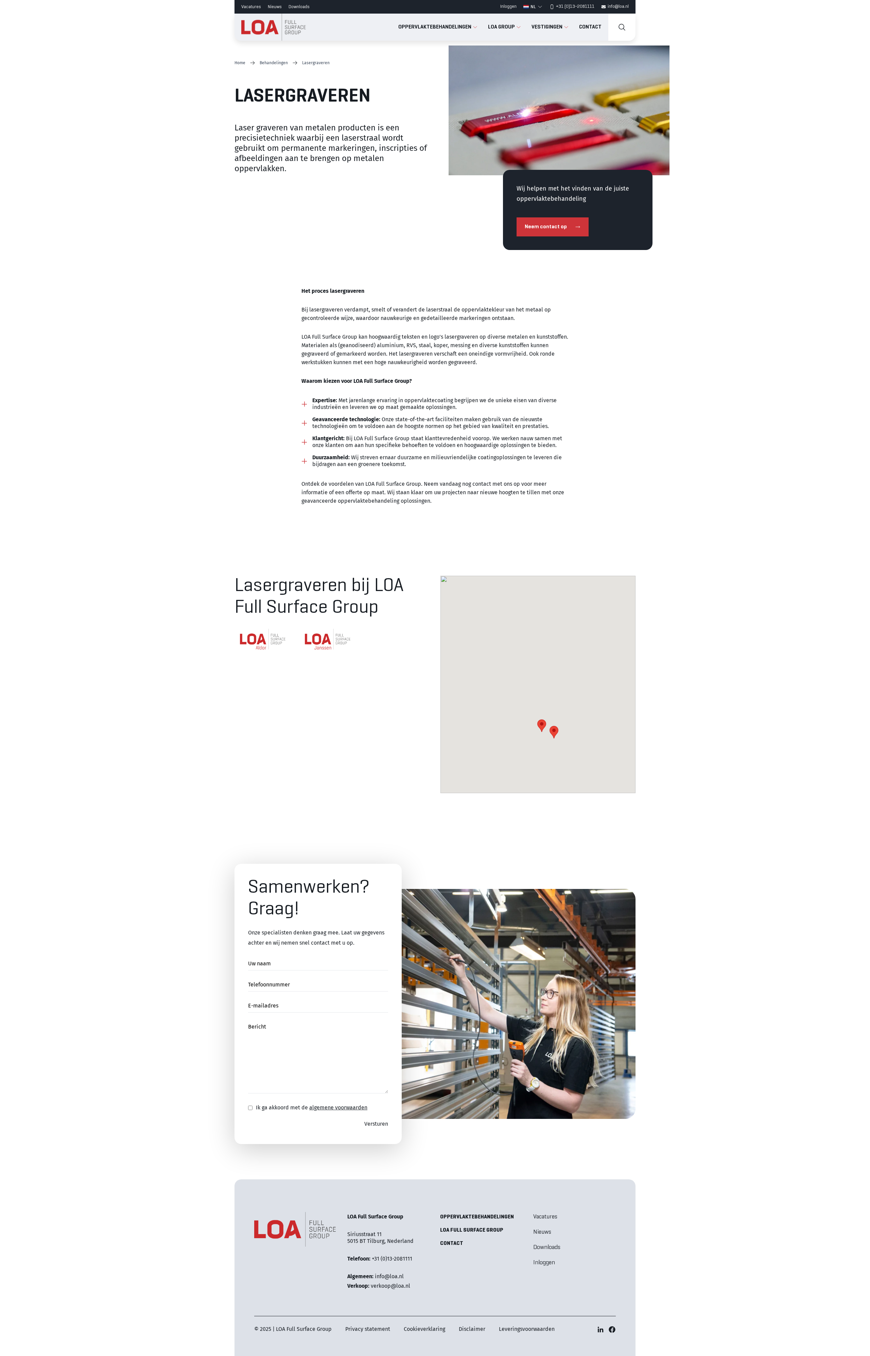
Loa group (502, 27)
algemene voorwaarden (338, 1107)
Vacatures (251, 7)
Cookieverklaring (424, 1329)
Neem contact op (546, 227)
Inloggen (508, 6)
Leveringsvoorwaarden (527, 1329)
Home (239, 62)
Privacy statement (367, 1329)
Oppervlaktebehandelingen (435, 27)
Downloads (299, 7)
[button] (554, 732)
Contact (590, 27)
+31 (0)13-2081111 (575, 6)
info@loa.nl (618, 6)
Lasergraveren (316, 62)
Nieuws (275, 7)
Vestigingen (547, 27)
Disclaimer (472, 1329)
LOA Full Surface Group (471, 1230)
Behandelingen (274, 62)
